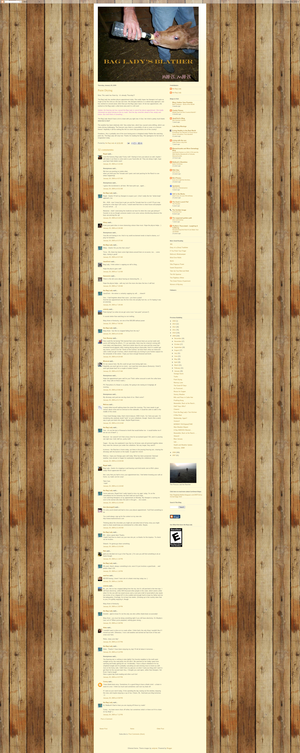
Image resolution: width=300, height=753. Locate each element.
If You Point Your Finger (178, 251)
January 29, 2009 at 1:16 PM (113, 559)
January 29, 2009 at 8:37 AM (113, 371)
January (177, 371)
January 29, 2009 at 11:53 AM (113, 546)
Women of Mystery (176, 284)
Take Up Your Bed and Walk (179, 271)
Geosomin (107, 276)
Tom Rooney (107, 338)
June (176, 356)
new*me (106, 575)
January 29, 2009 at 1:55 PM (113, 606)
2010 (174, 333)
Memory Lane (178, 382)
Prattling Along (179, 400)
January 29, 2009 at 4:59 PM (113, 698)
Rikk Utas (175, 170)
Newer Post (103, 729)
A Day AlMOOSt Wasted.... (183, 430)
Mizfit (172, 261)
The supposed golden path (182, 218)
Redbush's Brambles (179, 162)
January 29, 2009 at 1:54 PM (113, 581)
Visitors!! (177, 421)
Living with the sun (179, 140)
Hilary (105, 222)
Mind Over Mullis (175, 257)
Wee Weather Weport (181, 427)
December (178, 338)
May (176, 359)
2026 (174, 321)
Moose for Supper (180, 391)
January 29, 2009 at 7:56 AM (113, 323)
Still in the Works (178, 194)
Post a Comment (106, 719)
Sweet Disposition (176, 268)
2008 (174, 452)
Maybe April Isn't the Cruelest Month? (184, 112)
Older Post (160, 729)
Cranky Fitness (177, 110)
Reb (104, 551)
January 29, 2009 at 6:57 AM (113, 257)
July (176, 353)
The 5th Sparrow (175, 274)
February (177, 368)
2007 (174, 455)
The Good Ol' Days (180, 385)
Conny (105, 681)
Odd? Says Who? (180, 406)
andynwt (154, 748)
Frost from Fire (177, 212)
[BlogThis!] (134, 143)
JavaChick (107, 261)
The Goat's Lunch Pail (180, 202)
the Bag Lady (108, 193)
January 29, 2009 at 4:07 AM (113, 178)
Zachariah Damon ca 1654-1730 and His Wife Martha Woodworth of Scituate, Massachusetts (185, 154)
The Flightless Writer (177, 278)
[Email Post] (128, 143)
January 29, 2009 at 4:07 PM (113, 677)
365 (171, 244)
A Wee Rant (178, 415)
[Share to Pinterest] (141, 143)
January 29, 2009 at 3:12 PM (113, 652)
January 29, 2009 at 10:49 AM (113, 461)
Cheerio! (176, 409)
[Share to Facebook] (139, 143)
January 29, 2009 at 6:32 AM (113, 218)
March (176, 365)
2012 (174, 327)
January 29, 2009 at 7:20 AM (113, 286)
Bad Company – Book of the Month (183, 104)
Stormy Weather (179, 394)
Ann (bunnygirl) (108, 507)
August (177, 350)
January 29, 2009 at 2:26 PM (113, 623)
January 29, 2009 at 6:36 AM (113, 228)
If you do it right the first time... (181, 180)
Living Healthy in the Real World (184, 130)
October (177, 344)
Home (132, 729)
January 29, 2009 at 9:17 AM (113, 400)
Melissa (106, 404)
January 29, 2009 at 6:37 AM (113, 240)
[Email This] (132, 143)
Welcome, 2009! (179, 448)
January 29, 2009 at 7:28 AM (113, 305)
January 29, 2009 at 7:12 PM (113, 715)
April (176, 362)
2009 (174, 336)
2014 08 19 (176, 172)
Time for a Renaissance (180, 188)
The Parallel (176, 204)
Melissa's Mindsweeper (178, 254)
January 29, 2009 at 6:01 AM (113, 189)
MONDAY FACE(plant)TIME (183, 424)
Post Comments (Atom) (137, 734)
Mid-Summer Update (179, 120)
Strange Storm (179, 374)
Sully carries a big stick (179, 142)
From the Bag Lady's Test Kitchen (185, 412)
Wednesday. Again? (180, 418)
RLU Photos (176, 178)
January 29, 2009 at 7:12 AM (113, 272)
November (178, 341)
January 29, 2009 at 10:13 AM (113, 423)
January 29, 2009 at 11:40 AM (113, 528)
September (178, 347)
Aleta (105, 627)
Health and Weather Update (183, 445)
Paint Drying (178, 379)
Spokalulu (176, 186)
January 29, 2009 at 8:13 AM (113, 334)
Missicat (106, 361)
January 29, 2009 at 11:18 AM (113, 486)
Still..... (176, 442)
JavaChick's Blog (178, 118)
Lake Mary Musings (179, 126)
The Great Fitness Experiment (180, 281)
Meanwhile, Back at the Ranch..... (185, 433)
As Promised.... (179, 388)
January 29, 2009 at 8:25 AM (113, 357)
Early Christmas (177, 164)
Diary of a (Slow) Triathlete (179, 247)
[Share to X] (137, 143)
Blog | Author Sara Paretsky (182, 102)
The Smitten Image (179, 210)
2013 (174, 324)
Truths (176, 376)
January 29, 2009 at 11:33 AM (113, 503)
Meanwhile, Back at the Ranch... (185, 403)
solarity (106, 309)
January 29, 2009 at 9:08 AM (113, 390)
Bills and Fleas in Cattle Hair (183, 397)
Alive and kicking (177, 220)
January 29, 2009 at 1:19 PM (113, 571)
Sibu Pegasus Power (177, 264)
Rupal (105, 154)
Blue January (178, 439)
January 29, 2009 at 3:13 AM (113, 164)
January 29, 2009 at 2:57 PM (113, 642)
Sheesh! (176, 436)
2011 (174, 330)
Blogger (169, 748)
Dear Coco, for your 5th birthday (182, 196)
